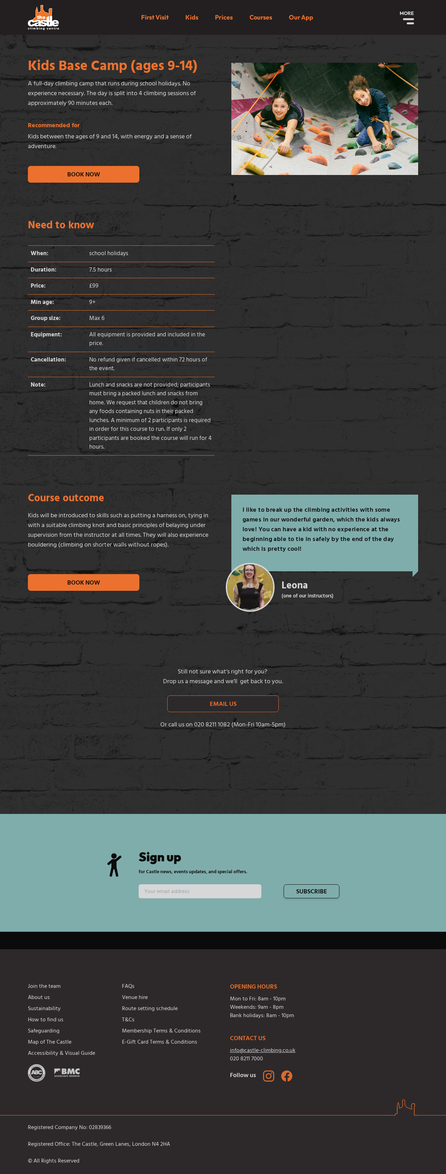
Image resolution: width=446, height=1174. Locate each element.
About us (39, 998)
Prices (224, 17)
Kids (191, 17)
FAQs (128, 987)
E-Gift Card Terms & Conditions (159, 1042)
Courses (260, 17)
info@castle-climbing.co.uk (262, 1051)
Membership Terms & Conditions (161, 1031)
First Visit (155, 17)
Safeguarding (44, 1031)
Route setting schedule (150, 1009)
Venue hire (135, 998)
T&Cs (128, 1020)
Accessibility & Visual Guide (61, 1054)
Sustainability (44, 1009)
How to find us (45, 1020)
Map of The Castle (49, 1042)
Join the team (44, 987)
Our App (301, 17)
